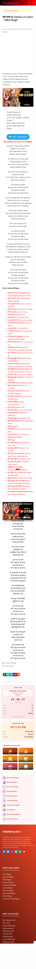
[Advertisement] (18, 484)
